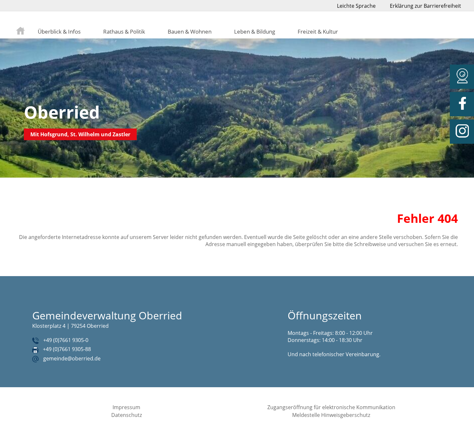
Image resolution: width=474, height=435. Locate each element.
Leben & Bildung (254, 31)
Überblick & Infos (59, 31)
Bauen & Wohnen (190, 31)
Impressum (126, 407)
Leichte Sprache (356, 5)
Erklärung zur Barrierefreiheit (425, 5)
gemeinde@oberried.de (72, 358)
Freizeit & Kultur (318, 31)
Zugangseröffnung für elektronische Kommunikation (331, 407)
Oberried (62, 112)
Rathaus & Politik (124, 31)
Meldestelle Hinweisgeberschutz (331, 415)
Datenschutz (126, 415)
